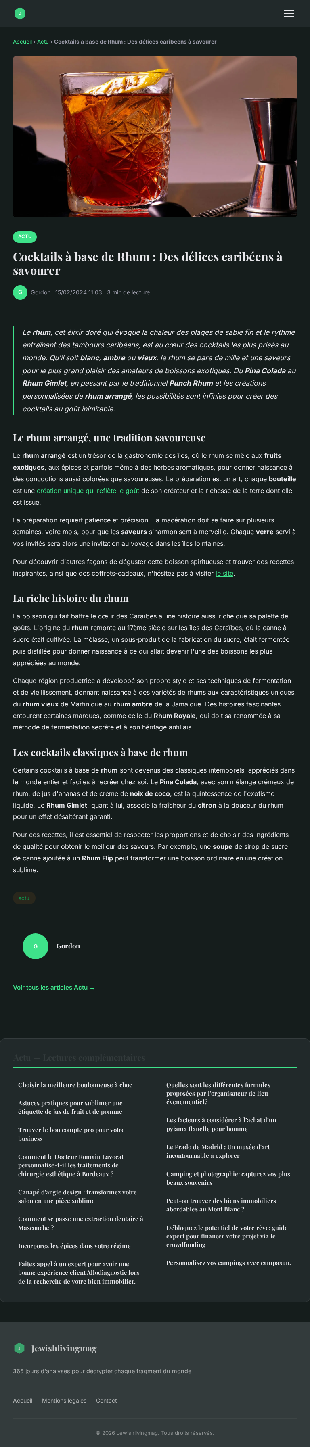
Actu (43, 41)
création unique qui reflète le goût (88, 491)
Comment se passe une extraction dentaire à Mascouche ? (80, 1223)
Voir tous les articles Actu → (54, 987)
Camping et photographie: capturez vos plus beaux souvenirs (228, 1178)
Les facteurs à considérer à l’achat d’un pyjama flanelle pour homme (221, 1124)
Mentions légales (64, 1400)
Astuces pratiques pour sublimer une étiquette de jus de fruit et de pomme (70, 1107)
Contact (106, 1400)
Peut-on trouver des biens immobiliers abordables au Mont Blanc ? (221, 1204)
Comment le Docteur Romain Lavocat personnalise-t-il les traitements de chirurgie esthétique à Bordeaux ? (71, 1165)
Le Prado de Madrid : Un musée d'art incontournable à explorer (218, 1151)
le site (224, 573)
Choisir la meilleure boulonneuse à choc (75, 1085)
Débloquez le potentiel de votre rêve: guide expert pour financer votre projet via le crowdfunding (227, 1236)
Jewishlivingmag (64, 1347)
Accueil (22, 41)
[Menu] (289, 13)
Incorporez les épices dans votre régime (74, 1246)
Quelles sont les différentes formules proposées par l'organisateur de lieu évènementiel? (218, 1093)
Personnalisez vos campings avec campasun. (228, 1263)
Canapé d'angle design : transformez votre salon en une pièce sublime (77, 1196)
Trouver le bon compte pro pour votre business (71, 1133)
